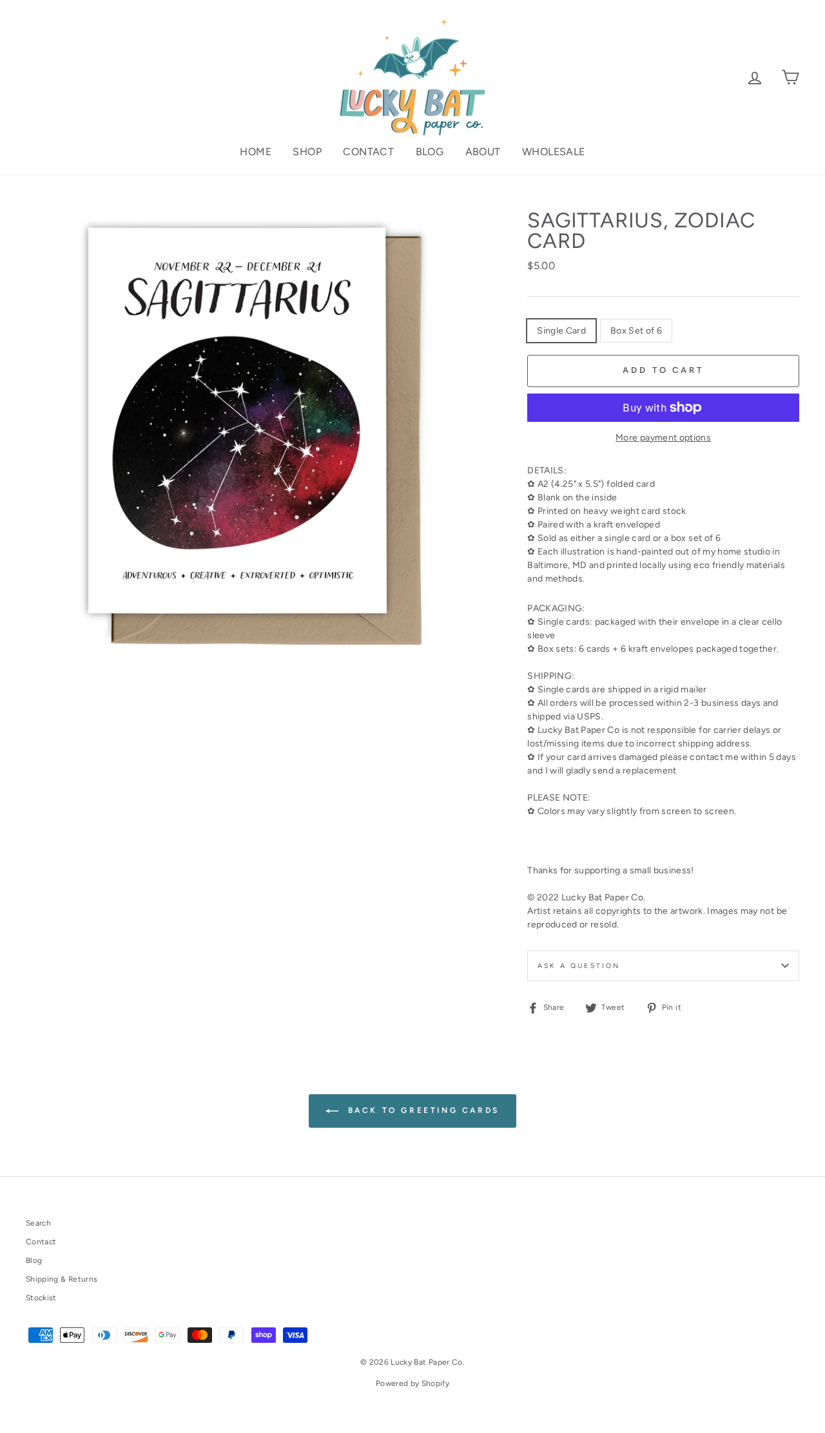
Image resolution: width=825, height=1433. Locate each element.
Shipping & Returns (61, 1279)
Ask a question (579, 966)
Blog (430, 152)
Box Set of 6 (636, 330)
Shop (307, 152)
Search (38, 1223)
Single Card (561, 330)
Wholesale (553, 152)
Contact (368, 152)
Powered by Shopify (412, 1383)
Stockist (41, 1297)
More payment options (663, 437)
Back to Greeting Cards (422, 1110)
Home (255, 152)
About (483, 152)
